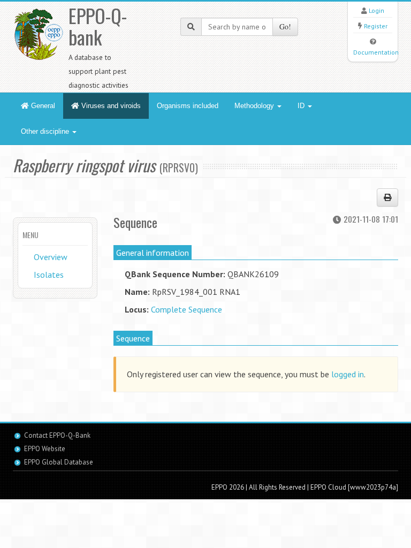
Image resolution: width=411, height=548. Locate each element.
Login (376, 10)
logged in (347, 374)
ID (302, 106)
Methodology (255, 106)
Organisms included (187, 106)
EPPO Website (44, 448)
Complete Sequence (186, 309)
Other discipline (46, 131)
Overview (50, 257)
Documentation (376, 52)
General (42, 106)
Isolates (49, 274)
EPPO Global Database (58, 462)
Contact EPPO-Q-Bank (57, 435)
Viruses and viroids (110, 106)
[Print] (387, 197)
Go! (285, 26)
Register (375, 26)
